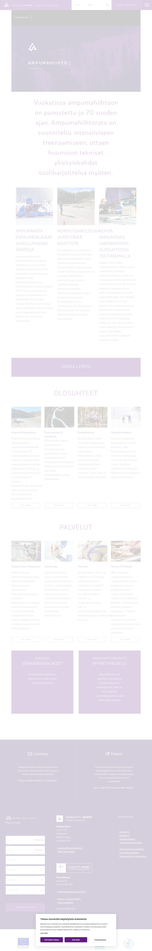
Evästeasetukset (100, 940)
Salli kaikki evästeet (52, 940)
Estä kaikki (76, 940)
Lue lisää (44, 933)
